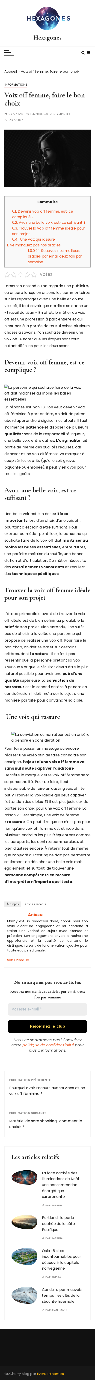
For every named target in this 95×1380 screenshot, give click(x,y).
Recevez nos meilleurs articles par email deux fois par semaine (55, 256)
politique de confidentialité (48, 1045)
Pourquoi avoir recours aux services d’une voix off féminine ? (47, 1091)
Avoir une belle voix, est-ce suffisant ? (49, 222)
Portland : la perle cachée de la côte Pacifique (58, 1223)
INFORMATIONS (15, 85)
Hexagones (47, 37)
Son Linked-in (18, 960)
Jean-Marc (59, 1310)
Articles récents (35, 904)
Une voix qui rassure (33, 239)
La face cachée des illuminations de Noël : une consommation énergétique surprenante (61, 1184)
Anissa (19, 120)
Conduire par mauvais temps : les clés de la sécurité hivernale (62, 1295)
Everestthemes (50, 1373)
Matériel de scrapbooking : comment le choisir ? (45, 1124)
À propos (13, 904)
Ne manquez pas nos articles (34, 245)
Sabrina (57, 1205)
